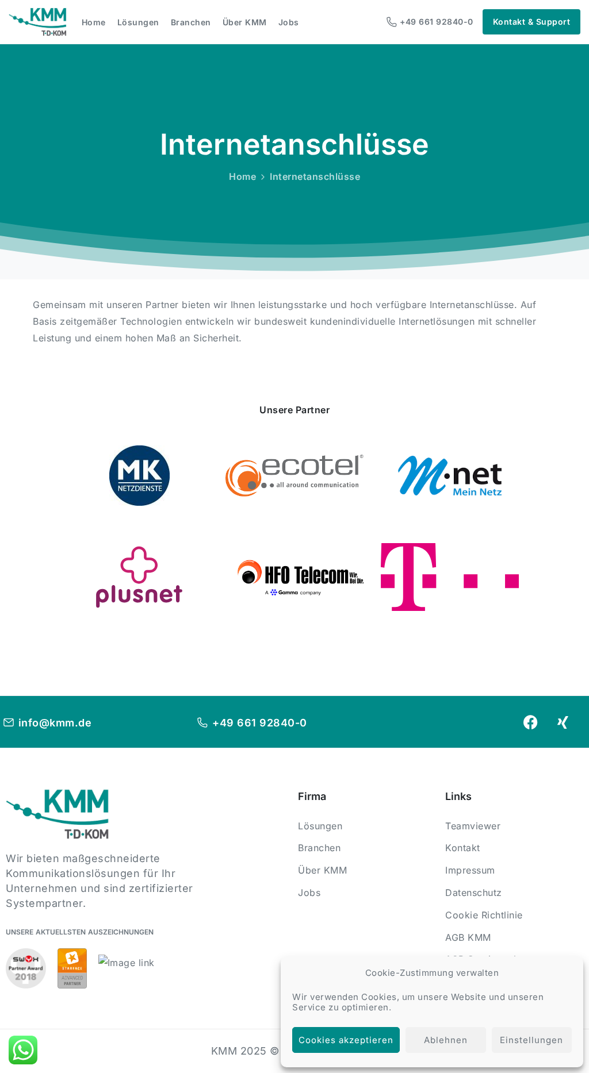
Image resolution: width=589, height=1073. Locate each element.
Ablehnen (446, 1039)
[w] (139, 577)
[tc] (294, 475)
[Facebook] (531, 721)
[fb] (139, 475)
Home (242, 176)
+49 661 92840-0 (436, 21)
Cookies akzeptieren (346, 1039)
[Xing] (563, 721)
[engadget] (450, 475)
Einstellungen (531, 1039)
